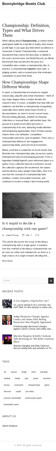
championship (34, 385)
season (14, 372)
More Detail (7, 261)
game (47, 385)
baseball (43, 372)
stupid (18, 391)
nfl (5, 372)
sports (35, 378)
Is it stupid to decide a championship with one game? (25, 226)
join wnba (30, 391)
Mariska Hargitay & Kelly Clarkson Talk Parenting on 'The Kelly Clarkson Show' (33, 339)
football (7, 378)
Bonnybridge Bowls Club (23, 4)
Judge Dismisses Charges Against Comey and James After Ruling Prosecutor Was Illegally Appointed (32, 319)
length (24, 372)
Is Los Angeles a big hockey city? (31, 300)
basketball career (11, 404)
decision (7, 391)
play (26, 378)
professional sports (33, 398)
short (33, 372)
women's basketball (12, 398)
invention (47, 378)
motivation (18, 385)
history (7, 385)
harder (17, 378)
